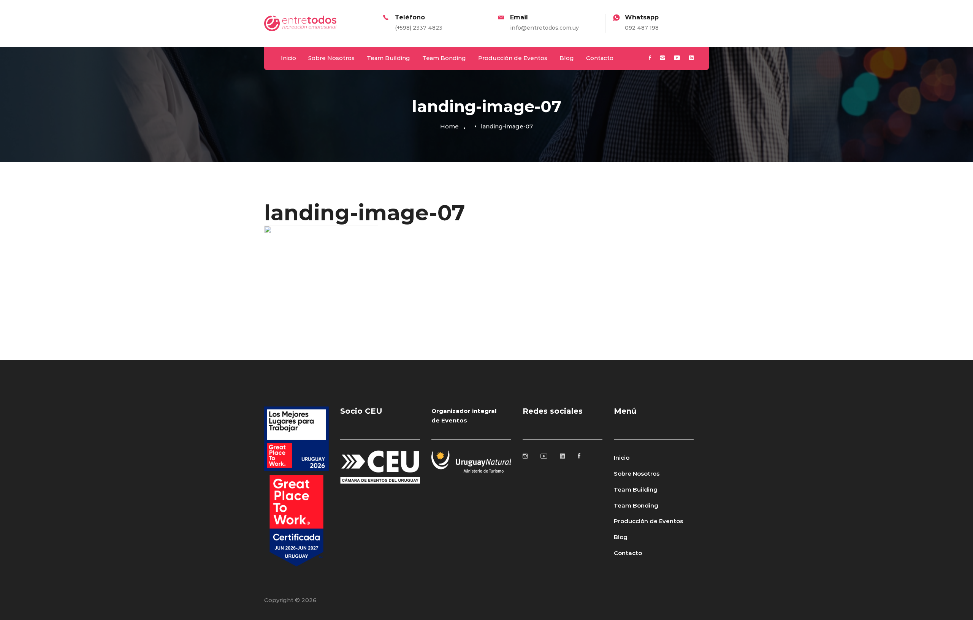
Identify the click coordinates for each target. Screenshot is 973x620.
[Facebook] (650, 58)
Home (449, 126)
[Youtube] (677, 58)
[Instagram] (662, 58)
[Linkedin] (691, 58)
